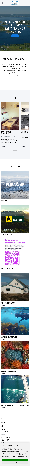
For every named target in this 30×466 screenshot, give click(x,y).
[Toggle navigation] (26, 3)
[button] (3, 3)
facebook (3, 442)
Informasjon (3, 423)
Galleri (2, 426)
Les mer (3, 146)
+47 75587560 (4, 435)
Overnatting (3, 422)
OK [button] (15, 459)
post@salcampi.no (5, 434)
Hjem (2, 420)
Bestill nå (15, 36)
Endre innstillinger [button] (15, 462)
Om (2, 425)
